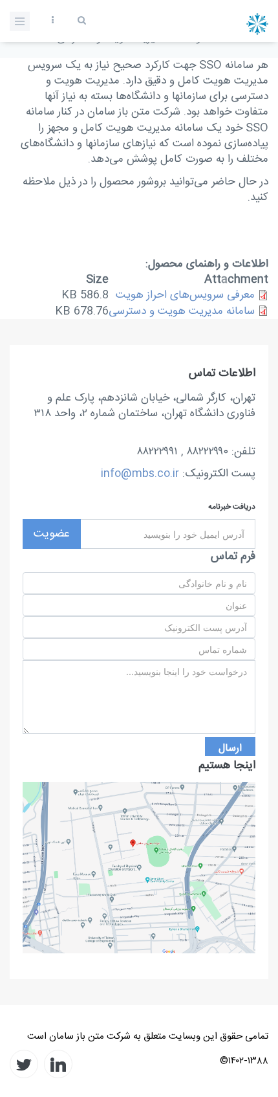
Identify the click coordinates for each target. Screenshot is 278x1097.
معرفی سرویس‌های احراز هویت (185, 295)
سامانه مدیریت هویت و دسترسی (182, 311)
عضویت (52, 534)
